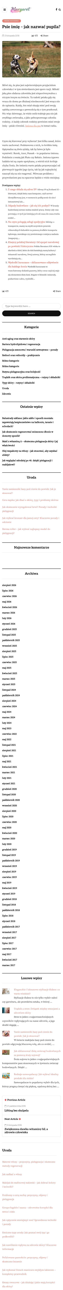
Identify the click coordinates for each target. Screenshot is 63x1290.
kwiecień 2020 (9, 833)
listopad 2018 (9, 904)
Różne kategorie (11, 21)
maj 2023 (6, 728)
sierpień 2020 (9, 811)
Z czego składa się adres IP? (22, 189)
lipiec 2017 (7, 943)
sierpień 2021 (9, 750)
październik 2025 (11, 640)
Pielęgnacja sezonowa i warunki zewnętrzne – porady (30, 349)
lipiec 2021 (7, 756)
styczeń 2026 (8, 623)
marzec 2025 (8, 678)
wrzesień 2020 (9, 805)
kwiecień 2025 (9, 673)
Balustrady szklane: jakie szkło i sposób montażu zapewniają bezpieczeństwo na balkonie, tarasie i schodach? (27, 422)
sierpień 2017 (9, 937)
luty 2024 (6, 722)
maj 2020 (6, 827)
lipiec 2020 (7, 816)
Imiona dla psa (33, 125)
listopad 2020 (9, 794)
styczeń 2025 (8, 684)
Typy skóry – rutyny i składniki (18, 382)
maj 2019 (6, 882)
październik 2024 (11, 695)
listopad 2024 (9, 689)
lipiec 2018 (7, 915)
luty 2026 (6, 618)
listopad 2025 (9, 634)
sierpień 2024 (9, 700)
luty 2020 (6, 844)
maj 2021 (6, 761)
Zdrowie (6, 393)
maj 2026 (6, 601)
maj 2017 (6, 954)
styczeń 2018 (8, 921)
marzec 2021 (8, 772)
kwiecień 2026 (9, 607)
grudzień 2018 (9, 899)
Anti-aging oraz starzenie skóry (18, 338)
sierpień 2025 (9, 651)
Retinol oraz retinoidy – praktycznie (21, 355)
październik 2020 (11, 800)
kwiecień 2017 (9, 959)
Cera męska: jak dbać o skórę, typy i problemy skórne (30, 500)
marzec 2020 (8, 838)
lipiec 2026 (7, 590)
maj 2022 (6, 739)
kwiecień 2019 (9, 888)
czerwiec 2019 (9, 877)
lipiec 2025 (7, 656)
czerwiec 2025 (9, 662)
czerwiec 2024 (9, 706)
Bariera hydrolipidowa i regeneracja (21, 344)
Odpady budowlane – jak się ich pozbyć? (29, 205)
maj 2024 (6, 711)
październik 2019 (11, 860)
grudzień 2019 (9, 849)
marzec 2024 (8, 717)
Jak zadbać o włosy (12, 1174)
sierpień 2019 (9, 871)
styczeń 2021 (8, 783)
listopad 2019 (9, 855)
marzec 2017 (8, 965)
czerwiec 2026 (9, 596)
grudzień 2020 (9, 789)
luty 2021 (6, 778)
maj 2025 (6, 667)
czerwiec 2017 (9, 948)
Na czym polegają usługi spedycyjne (26, 221)
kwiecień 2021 (9, 767)
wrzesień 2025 (9, 645)
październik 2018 (11, 910)
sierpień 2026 (9, 585)
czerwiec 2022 (9, 733)
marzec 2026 (8, 612)
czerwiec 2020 (9, 822)
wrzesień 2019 (9, 866)
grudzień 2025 (9, 629)
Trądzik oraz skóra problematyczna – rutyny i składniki (31, 377)
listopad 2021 (9, 745)
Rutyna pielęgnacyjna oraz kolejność (21, 371)
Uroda (5, 388)
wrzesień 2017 (9, 932)
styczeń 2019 (8, 893)
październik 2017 (11, 926)
